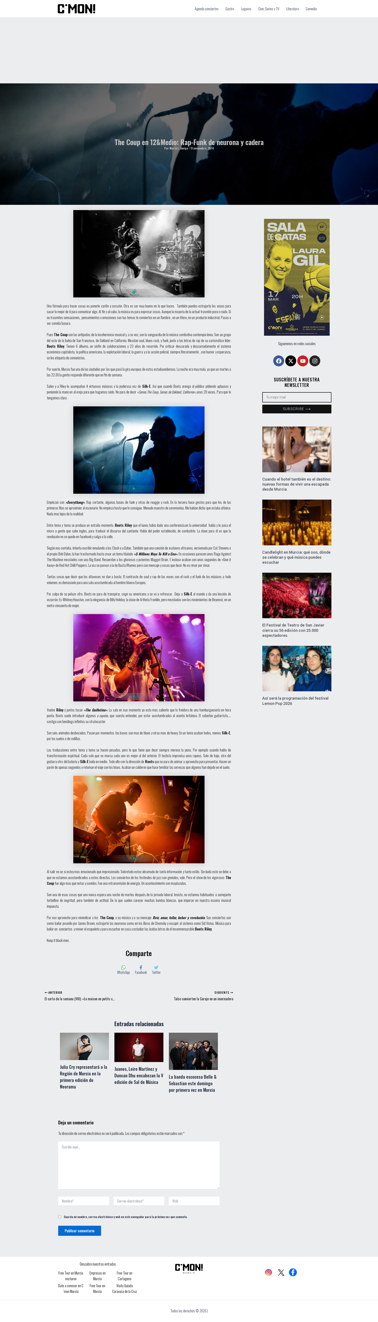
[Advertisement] (189, 50)
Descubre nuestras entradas (98, 1264)
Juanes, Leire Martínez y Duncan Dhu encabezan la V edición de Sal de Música (138, 1075)
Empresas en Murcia (97, 1275)
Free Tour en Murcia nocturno (70, 1275)
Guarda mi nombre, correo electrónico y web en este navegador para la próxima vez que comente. (125, 1216)
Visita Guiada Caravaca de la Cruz (124, 1288)
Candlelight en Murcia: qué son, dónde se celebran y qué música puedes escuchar (296, 557)
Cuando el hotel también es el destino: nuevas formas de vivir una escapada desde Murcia (296, 484)
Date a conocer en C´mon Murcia (70, 1288)
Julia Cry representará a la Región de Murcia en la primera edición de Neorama (83, 1077)
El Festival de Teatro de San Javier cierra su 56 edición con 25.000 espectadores (293, 630)
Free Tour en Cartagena (124, 1275)
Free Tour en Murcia (97, 1288)
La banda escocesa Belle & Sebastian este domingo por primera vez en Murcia (193, 1083)
